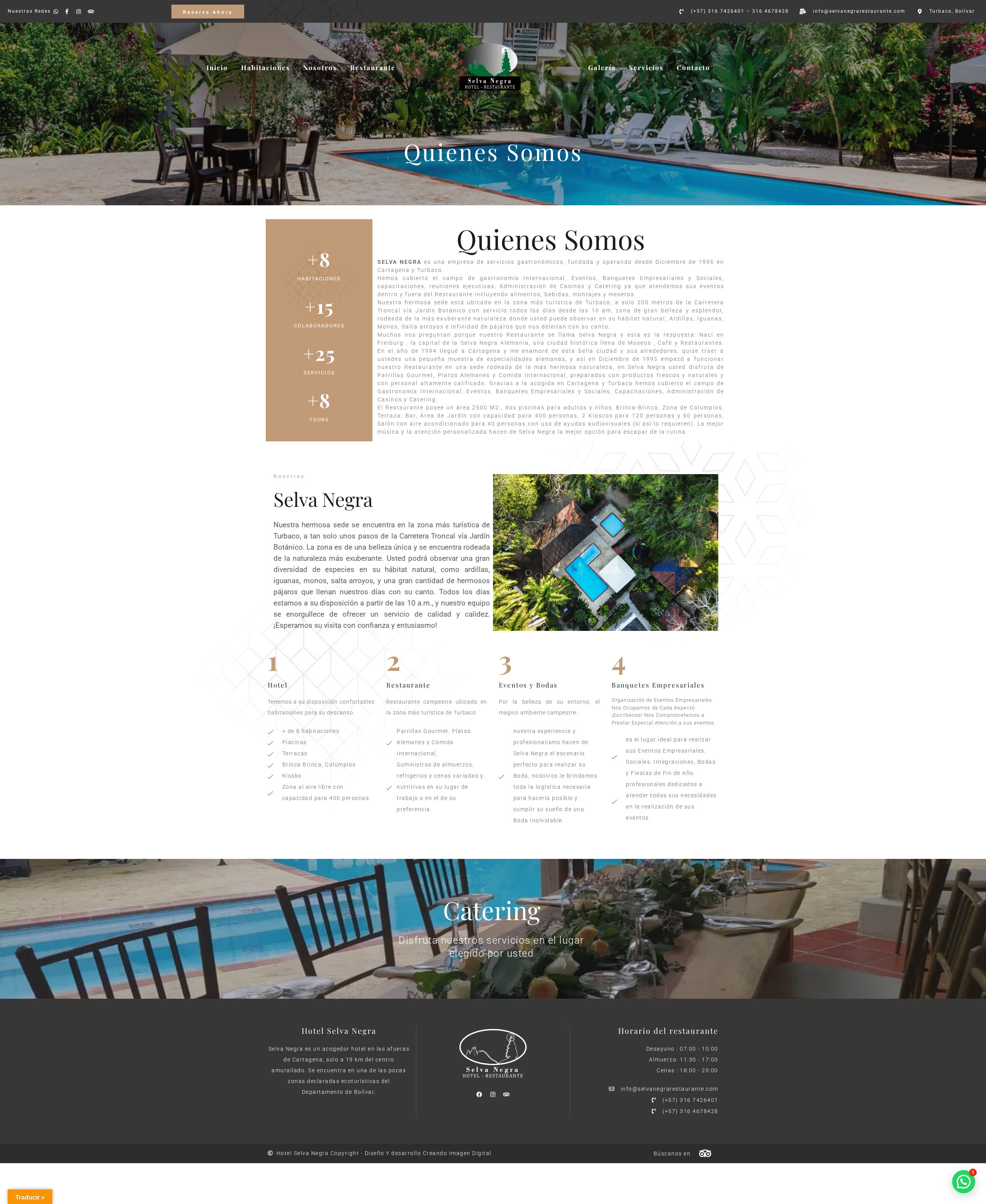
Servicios (646, 67)
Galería (602, 67)
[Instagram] (493, 1094)
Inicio (217, 67)
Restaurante (373, 67)
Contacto (693, 67)
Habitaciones (265, 67)
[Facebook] (479, 1094)
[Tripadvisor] (506, 1094)
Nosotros (320, 67)
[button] (963, 1181)
